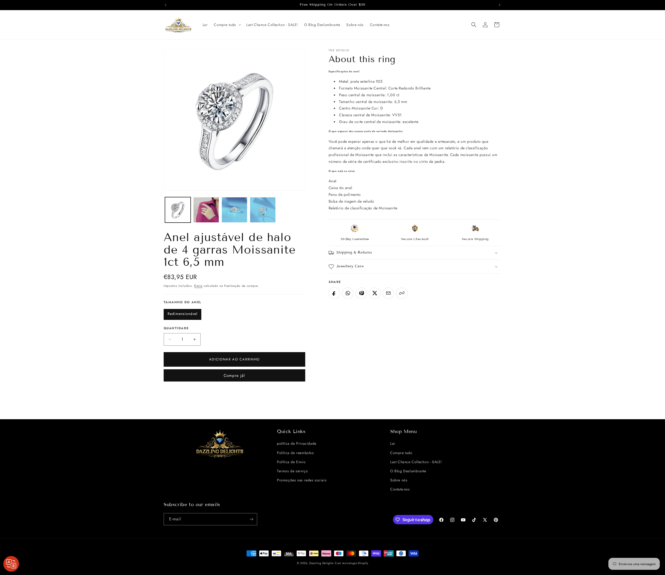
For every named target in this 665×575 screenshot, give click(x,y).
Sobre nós (398, 480)
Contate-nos (400, 489)
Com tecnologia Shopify (351, 563)
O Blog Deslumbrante (408, 471)
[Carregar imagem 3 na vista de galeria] (234, 210)
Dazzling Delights (321, 563)
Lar (392, 443)
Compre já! (234, 375)
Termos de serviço (292, 471)
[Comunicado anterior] (165, 5)
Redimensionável (182, 313)
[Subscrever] (251, 519)
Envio (198, 285)
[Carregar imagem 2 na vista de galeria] (206, 210)
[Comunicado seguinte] (499, 5)
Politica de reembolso (295, 452)
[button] (227, 24)
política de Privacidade (296, 443)
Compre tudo (401, 452)
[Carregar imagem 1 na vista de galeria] (178, 210)
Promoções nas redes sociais (302, 480)
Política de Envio (291, 461)
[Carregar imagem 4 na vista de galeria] (263, 210)
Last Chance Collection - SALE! (416, 461)
